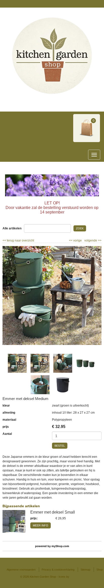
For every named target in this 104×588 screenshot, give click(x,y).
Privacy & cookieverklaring (58, 569)
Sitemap (85, 569)
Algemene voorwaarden (21, 569)
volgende (92, 240)
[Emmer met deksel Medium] (52, 295)
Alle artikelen (12, 228)
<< (71, 240)
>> (99, 240)
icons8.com (77, 576)
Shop (99, 569)
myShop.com (60, 546)
